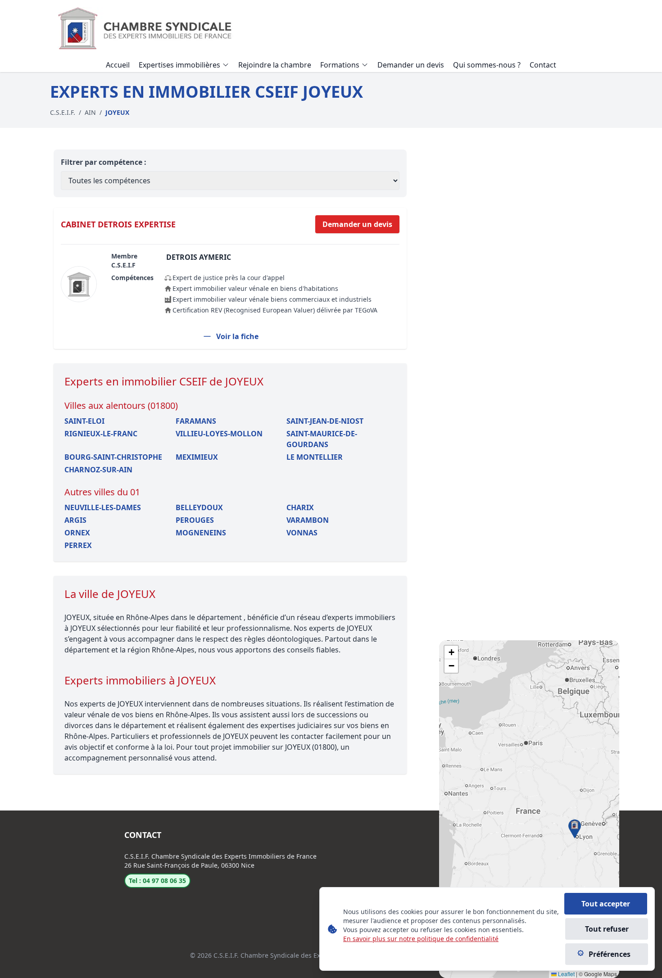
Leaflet (566, 974)
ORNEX (77, 533)
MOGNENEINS (201, 533)
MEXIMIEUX (197, 457)
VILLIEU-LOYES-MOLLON (219, 434)
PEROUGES (195, 520)
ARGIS (75, 520)
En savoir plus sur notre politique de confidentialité (421, 938)
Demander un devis (357, 224)
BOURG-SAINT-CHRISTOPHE (113, 457)
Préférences (609, 954)
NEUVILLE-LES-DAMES (102, 507)
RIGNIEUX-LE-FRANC (100, 434)
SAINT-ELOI (84, 421)
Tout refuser (607, 929)
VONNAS (301, 533)
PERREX (78, 545)
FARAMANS (196, 421)
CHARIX (300, 507)
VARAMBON (307, 520)
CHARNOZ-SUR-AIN (98, 470)
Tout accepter (605, 904)
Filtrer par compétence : (103, 162)
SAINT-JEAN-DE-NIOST (324, 421)
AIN (90, 112)
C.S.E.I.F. (62, 112)
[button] (574, 829)
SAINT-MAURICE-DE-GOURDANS (321, 439)
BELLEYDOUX (199, 507)
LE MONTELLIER (314, 457)
